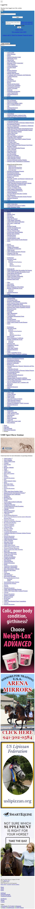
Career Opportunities (12, 93)
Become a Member (9, 467)
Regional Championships (13, 301)
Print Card (9, 216)
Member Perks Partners (13, 73)
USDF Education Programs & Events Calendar (19, 183)
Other (8, 282)
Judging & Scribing (12, 101)
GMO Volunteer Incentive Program (16, 251)
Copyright (9, 884)
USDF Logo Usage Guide (14, 421)
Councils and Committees (13, 85)
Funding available (8, 528)
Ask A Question (8, 460)
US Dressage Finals (12, 300)
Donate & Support (27, 35)
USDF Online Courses (9, 545)
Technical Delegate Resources (15, 190)
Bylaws (9, 82)
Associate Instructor (9, 507)
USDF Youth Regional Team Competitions (15, 601)
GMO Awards (10, 250)
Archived (12, 264)
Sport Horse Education (13, 127)
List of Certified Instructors (14, 381)
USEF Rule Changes (12, 348)
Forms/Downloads (5, 894)
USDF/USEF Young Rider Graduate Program (19, 139)
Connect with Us (7, 35)
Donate (2, 900)
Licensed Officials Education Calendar (17, 193)
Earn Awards (7, 464)
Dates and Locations (9, 473)
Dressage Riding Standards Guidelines (17, 181)
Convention (7, 573)
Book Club (7, 551)
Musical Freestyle (11, 309)
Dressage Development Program (15, 171)
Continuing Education (9, 504)
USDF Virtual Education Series (15, 167)
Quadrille (9, 312)
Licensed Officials (12, 373)
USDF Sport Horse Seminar (14, 131)
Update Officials (11, 394)
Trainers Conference (9, 595)
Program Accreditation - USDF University (18, 403)
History (9, 55)
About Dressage (11, 54)
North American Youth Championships (17, 303)
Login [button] (19, 27)
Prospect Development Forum (11, 577)
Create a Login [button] (19, 29)
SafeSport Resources (12, 94)
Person (9, 213)
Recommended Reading (13, 124)
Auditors (6, 476)
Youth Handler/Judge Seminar (11, 582)
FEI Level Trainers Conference (15, 136)
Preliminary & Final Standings (15, 262)
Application (11, 289)
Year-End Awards (11, 259)
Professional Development (14, 174)
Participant (9, 579)
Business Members (12, 70)
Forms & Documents (9, 478)
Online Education (11, 152)
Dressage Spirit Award (13, 279)
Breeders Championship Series (15, 304)
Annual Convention (12, 88)
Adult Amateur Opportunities (14, 189)
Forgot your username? (27, 22)
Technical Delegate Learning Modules (17, 160)
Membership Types (12, 58)
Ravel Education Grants (13, 275)
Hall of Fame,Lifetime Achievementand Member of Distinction (14, 247)
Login (17, 17)
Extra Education (8, 530)
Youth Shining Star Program (14, 273)
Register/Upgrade (11, 226)
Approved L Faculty (9, 519)
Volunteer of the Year (12, 253)
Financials (9, 90)
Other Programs (11, 134)
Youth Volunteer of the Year (14, 254)
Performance (10, 257)
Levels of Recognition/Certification (13, 501)
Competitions (10, 113)
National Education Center (14, 57)
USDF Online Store (12, 204)
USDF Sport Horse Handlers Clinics (13, 491)
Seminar (6, 585)
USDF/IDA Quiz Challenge (14, 137)
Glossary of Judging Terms (14, 187)
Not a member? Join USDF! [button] (19, 32)
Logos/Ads (10, 419)
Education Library (12, 151)
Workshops (7, 496)
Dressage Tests (11, 343)
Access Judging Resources (10, 515)
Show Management (12, 313)
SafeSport (3, 893)
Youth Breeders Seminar (10, 583)
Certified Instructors (12, 76)
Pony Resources (11, 195)
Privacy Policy (3, 884)
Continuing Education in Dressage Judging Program (20, 122)
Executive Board (11, 67)
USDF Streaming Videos (13, 207)
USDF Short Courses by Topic (11, 546)
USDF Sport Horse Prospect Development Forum (20, 128)
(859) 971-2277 (7, 880)
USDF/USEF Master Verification (15, 221)
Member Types (11, 214)
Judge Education (8, 512)
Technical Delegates (9, 537)
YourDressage (10, 415)
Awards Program (11, 236)
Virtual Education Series (10, 552)
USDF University (11, 149)
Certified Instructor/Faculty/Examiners (14, 506)
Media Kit (9, 416)
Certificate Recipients (9, 558)
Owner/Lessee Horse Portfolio (15, 232)
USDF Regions (11, 61)
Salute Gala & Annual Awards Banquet (17, 239)
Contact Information (12, 66)
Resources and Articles (10, 570)
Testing (6, 500)
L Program (6, 513)
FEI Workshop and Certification (12, 494)
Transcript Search (8, 561)
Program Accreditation (13, 155)
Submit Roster (10, 396)
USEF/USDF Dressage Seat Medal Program (18, 306)
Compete (6, 463)
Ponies (5, 564)
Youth (5, 469)
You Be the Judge (12, 169)
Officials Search (11, 315)
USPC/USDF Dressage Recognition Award (18, 272)
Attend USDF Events (9, 461)
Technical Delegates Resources (15, 375)
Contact (3, 901)
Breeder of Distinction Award (14, 288)
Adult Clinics (7, 472)
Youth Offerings (11, 64)
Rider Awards (10, 285)
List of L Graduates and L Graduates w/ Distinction (20, 125)
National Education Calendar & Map (16, 115)
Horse (8, 224)
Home (5, 425)
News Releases (11, 422)
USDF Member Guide (13, 413)
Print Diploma (7, 560)
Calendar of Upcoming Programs (12, 521)
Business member (19, 25)
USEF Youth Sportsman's (13, 278)
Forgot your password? (27, 24)
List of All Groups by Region (14, 398)
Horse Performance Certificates (15, 338)
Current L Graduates (9, 524)
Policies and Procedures (13, 84)
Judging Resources (12, 192)
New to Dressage (11, 100)
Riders (5, 475)
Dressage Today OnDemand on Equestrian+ (18, 161)
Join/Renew (4, 898)
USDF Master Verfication (13, 220)
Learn (5, 466)
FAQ (5, 479)
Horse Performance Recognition (15, 287)
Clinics (5, 470)
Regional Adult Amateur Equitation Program (18, 307)
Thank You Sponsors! (17, 35)
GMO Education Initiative (14, 157)
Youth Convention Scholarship (15, 276)
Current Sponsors (11, 72)
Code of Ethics (8, 503)
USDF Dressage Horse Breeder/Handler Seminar (19, 130)
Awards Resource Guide (13, 238)
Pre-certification (8, 498)
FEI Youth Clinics (11, 142)
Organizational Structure (13, 87)
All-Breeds (10, 260)
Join (8, 106)
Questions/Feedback (6, 896)
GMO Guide (10, 393)
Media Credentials (12, 418)
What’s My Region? (12, 218)
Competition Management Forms (15, 316)
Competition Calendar (12, 345)
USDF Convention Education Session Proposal (19, 196)
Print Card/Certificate (12, 229)
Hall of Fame (10, 60)
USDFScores (10, 346)
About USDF (10, 52)
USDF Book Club (12, 165)
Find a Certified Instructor (13, 104)
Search (11, 263)
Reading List (10, 177)
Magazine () (15, 63)
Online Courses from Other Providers (13, 549)
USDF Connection (12, 412)
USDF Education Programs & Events (16, 116)
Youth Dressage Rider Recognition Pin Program (19, 270)
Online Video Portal (12, 133)
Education (6, 427)
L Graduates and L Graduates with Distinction (19, 75)
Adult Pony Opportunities (10, 567)
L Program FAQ (8, 527)
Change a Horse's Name (13, 230)
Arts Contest (10, 284)
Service (9, 244)
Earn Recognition (11, 154)
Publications (10, 410)
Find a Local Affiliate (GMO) (14, 103)
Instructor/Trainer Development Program (14, 493)
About (2, 888)
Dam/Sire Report (11, 235)
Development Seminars (13, 172)
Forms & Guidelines (9, 525)
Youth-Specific (11, 140)
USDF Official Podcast (13, 186)
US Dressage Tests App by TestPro (16, 205)
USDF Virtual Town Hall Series (15, 168)
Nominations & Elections (13, 91)
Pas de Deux (10, 310)
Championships (11, 298)
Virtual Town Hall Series (10, 554)
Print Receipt (10, 217)
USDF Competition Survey (14, 352)
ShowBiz (9, 318)
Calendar (6, 509)
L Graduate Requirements (10, 531)
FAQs (8, 96)
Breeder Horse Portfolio (13, 233)
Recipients (10, 291)
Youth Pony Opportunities (10, 566)
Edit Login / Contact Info (13, 223)
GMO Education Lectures (14, 158)
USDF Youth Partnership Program (16, 148)
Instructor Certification (13, 175)
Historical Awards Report (15, 266)
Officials (9, 78)
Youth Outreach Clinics (13, 143)
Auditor (9, 580)
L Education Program (12, 121)
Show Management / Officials (11, 569)
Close (2, 9)
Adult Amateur (8, 458)
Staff (8, 69)
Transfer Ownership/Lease (14, 227)
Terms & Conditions (15, 884)
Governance (10, 79)
